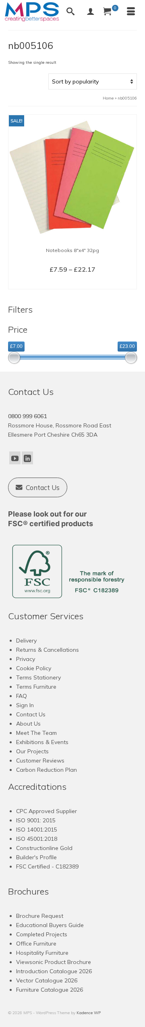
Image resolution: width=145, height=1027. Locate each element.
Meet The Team (36, 732)
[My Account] (91, 12)
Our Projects (32, 751)
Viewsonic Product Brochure (53, 962)
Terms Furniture (36, 686)
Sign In (25, 705)
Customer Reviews (40, 760)
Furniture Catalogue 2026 (49, 989)
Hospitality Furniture (42, 952)
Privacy (25, 659)
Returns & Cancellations (47, 649)
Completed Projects (41, 934)
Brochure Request (39, 915)
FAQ (21, 696)
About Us (28, 723)
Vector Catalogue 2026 (46, 980)
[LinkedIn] (27, 457)
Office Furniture (36, 943)
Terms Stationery (38, 677)
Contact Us (31, 714)
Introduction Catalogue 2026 (54, 971)
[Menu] (131, 12)
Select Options (72, 283)
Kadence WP (89, 1012)
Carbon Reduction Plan (46, 769)
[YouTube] (15, 457)
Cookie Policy (33, 668)
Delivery (26, 640)
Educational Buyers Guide (50, 925)
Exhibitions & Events (42, 742)
